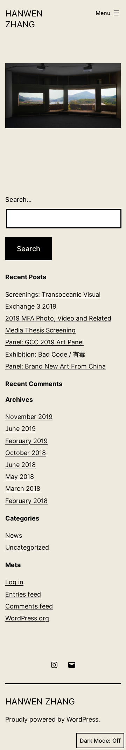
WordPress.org (27, 618)
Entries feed (23, 594)
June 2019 (20, 428)
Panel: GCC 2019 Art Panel (44, 342)
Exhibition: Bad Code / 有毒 (45, 354)
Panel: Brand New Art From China (55, 366)
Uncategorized (27, 547)
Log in (14, 582)
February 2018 (26, 500)
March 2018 (22, 488)
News (13, 535)
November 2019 (28, 416)
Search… (18, 199)
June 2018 (20, 464)
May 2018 (19, 476)
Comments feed (29, 606)
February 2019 (26, 441)
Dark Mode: (95, 740)
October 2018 (25, 452)
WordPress (82, 719)
